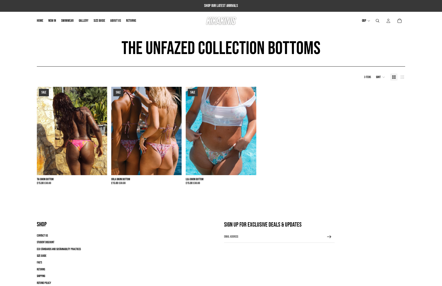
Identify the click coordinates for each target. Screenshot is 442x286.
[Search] (377, 20)
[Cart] (399, 20)
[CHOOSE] (99, 167)
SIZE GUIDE (41, 256)
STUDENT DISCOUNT (45, 242)
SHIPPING (41, 276)
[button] (380, 77)
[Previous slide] (44, 131)
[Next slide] (99, 131)
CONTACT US (42, 236)
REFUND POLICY (44, 283)
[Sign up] (329, 236)
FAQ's (39, 262)
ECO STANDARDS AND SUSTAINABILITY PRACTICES (59, 249)
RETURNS (41, 269)
